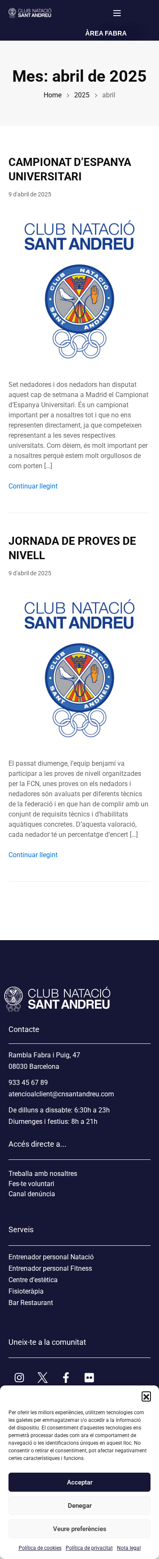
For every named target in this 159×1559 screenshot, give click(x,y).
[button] (146, 1396)
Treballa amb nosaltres (42, 1174)
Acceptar (79, 1482)
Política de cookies (40, 1548)
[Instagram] (19, 1377)
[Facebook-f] (65, 1377)
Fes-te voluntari (31, 1184)
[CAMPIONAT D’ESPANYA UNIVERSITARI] (79, 289)
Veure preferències (79, 1529)
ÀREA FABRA (106, 33)
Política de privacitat (89, 1548)
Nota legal (129, 1548)
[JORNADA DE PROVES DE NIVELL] (79, 668)
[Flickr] (89, 1377)
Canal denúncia (31, 1194)
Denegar (80, 1505)
